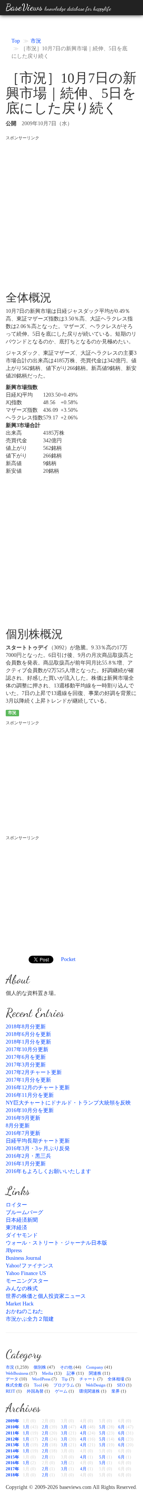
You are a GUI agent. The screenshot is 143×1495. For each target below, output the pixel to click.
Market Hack (20, 1304)
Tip (65, 1379)
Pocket (68, 959)
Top (15, 41)
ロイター (16, 1205)
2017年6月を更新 (26, 1057)
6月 (121, 1427)
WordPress (41, 1379)
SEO (121, 1385)
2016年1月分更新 (26, 1164)
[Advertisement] (71, 212)
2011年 (12, 1433)
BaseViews (58, 7)
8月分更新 (18, 1125)
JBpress (14, 1250)
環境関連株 (89, 1391)
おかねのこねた (24, 1311)
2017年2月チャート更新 (34, 1072)
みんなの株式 (22, 1288)
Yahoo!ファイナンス (29, 1266)
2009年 (12, 1420)
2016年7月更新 (23, 1133)
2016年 (12, 1462)
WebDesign (96, 1385)
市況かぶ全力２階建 (30, 1319)
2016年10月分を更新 (30, 1110)
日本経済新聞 (22, 1220)
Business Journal (23, 1258)
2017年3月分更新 (26, 1065)
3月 (64, 1427)
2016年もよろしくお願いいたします (48, 1171)
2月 (45, 1427)
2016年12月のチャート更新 (38, 1087)
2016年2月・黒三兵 (28, 1156)
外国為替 (35, 1391)
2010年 (12, 1427)
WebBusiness (17, 1373)
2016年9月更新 (23, 1118)
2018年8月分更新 (26, 1027)
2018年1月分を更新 (28, 1042)
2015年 (12, 1457)
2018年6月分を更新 (28, 1034)
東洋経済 (16, 1227)
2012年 (12, 1439)
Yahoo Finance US (26, 1273)
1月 (26, 1427)
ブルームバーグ (24, 1212)
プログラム (63, 1385)
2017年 (12, 1468)
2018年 (12, 1475)
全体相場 (116, 1379)
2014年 (12, 1451)
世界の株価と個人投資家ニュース (46, 1296)
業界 (115, 1391)
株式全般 (14, 1385)
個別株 (40, 1367)
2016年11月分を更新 (30, 1095)
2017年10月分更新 (27, 1049)
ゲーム (61, 1391)
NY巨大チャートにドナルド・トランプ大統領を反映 (68, 1103)
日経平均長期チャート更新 (38, 1141)
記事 (71, 1373)
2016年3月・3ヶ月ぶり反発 (38, 1148)
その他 (66, 1367)
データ (12, 1379)
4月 (83, 1427)
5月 (102, 1427)
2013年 (12, 1444)
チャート (87, 1379)
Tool (38, 1385)
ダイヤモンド (22, 1235)
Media (47, 1373)
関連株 (95, 1373)
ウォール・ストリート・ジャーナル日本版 (56, 1243)
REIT (10, 1391)
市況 (36, 41)
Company (94, 1367)
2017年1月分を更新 (28, 1080)
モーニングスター (27, 1281)
